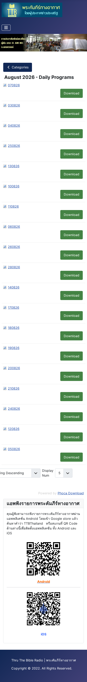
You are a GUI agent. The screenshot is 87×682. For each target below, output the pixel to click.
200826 (14, 368)
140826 (13, 287)
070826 (14, 85)
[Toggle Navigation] (6, 28)
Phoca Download (71, 493)
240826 (14, 409)
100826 (13, 186)
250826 (14, 146)
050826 (14, 449)
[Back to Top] (80, 674)
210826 (13, 388)
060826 (14, 227)
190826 (13, 348)
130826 (13, 166)
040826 (14, 125)
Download (71, 93)
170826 (13, 307)
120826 (13, 429)
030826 (14, 105)
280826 (14, 267)
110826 (13, 206)
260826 (14, 247)
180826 (13, 328)
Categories (20, 67)
